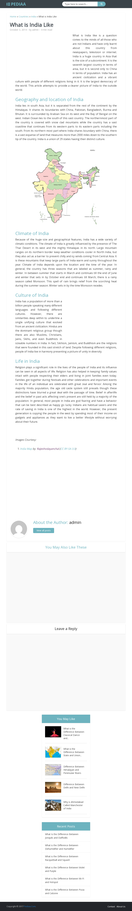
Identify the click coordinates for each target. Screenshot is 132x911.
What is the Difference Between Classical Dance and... (73, 733)
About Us (121, 906)
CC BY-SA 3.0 (67, 449)
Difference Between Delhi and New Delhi (74, 786)
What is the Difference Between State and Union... (73, 752)
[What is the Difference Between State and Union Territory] (54, 752)
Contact (111, 906)
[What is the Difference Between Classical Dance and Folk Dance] (54, 731)
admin (35, 29)
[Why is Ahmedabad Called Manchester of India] (54, 805)
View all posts (44, 530)
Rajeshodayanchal (48, 449)
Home (13, 16)
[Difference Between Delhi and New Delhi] (54, 787)
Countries (24, 16)
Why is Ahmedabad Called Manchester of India (73, 805)
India (33, 16)
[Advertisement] (44, 55)
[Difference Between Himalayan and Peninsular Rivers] (54, 769)
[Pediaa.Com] (16, 4)
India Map (26, 449)
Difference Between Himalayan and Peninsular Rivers (73, 770)
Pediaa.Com (30, 906)
